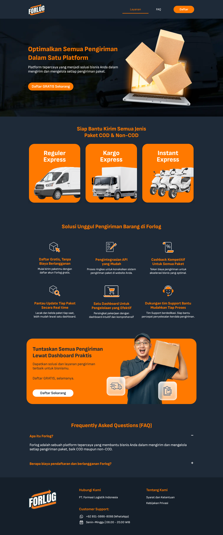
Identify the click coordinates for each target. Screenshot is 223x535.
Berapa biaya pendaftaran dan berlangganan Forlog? (71, 464)
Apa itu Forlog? (41, 436)
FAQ (158, 9)
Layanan (135, 9)
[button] (111, 436)
